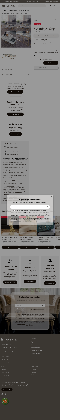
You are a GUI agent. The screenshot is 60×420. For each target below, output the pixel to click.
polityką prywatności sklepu (35, 210)
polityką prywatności (17, 221)
